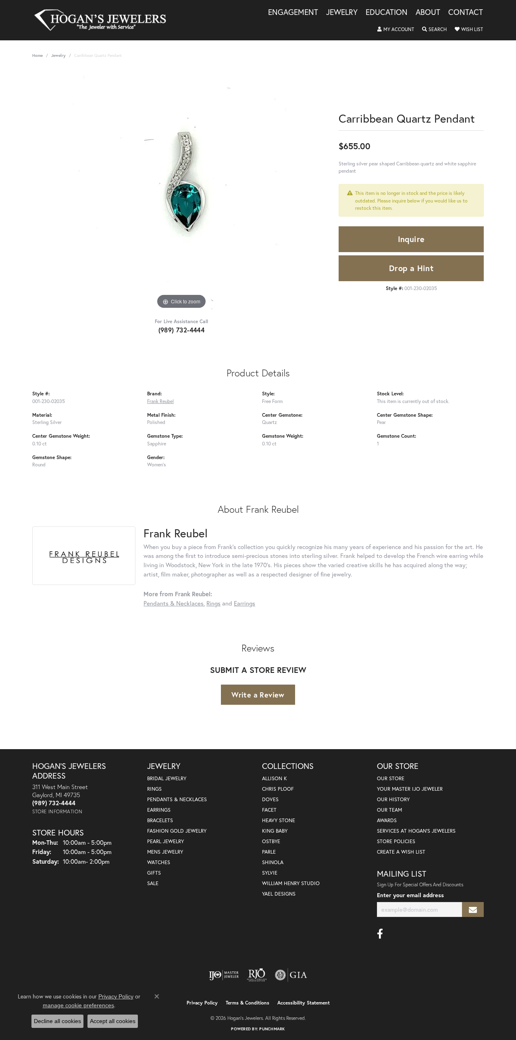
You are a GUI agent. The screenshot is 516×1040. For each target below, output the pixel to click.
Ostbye (271, 841)
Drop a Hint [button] (411, 268)
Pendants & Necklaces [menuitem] (177, 799)
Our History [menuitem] (393, 799)
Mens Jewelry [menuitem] (165, 851)
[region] (181, 190)
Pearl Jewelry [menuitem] (165, 841)
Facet (269, 809)
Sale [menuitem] (152, 883)
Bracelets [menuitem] (160, 820)
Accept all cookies (112, 1021)
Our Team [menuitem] (389, 809)
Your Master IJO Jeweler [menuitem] (410, 788)
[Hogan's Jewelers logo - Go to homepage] (103, 20)
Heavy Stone (278, 820)
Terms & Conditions (247, 1003)
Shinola (272, 862)
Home (37, 55)
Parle (269, 851)
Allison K (274, 778)
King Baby (274, 830)
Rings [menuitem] (154, 788)
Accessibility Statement (303, 1003)
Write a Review (258, 695)
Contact (465, 12)
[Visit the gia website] (291, 975)
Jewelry (342, 12)
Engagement (293, 12)
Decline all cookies (57, 1021)
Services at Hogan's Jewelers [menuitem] (416, 830)
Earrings (244, 603)
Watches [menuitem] (158, 862)
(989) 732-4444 (181, 330)
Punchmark (272, 1029)
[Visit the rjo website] (257, 975)
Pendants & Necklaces (174, 603)
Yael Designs (278, 893)
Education (387, 12)
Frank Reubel (160, 401)
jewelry (58, 55)
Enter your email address (410, 895)
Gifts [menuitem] (154, 872)
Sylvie (269, 872)
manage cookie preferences (78, 1005)
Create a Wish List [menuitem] (401, 851)
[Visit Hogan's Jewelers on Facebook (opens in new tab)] (380, 934)
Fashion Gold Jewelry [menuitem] (176, 830)
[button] (395, 29)
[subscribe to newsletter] (473, 909)
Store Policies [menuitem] (396, 841)
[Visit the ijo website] (224, 975)
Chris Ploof (278, 788)
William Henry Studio (291, 883)
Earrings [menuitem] (159, 809)
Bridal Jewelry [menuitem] (166, 778)
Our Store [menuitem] (390, 778)
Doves (270, 799)
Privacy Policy (202, 1003)
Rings (213, 603)
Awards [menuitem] (387, 820)
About (428, 12)
